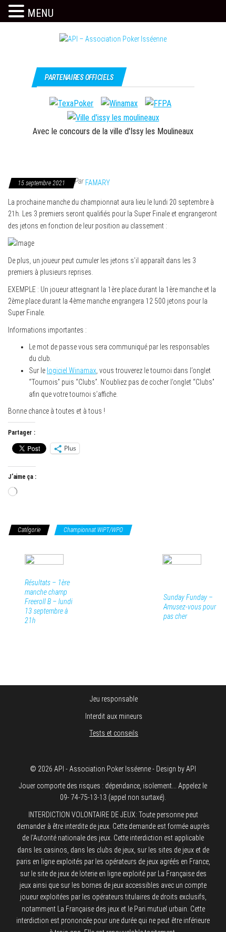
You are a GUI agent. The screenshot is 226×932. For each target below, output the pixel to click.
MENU (40, 13)
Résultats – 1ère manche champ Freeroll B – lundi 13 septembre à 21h (49, 601)
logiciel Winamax (71, 370)
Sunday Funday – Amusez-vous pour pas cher (189, 606)
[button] (17, 11)
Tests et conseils (113, 733)
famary (97, 182)
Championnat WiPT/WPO (93, 530)
